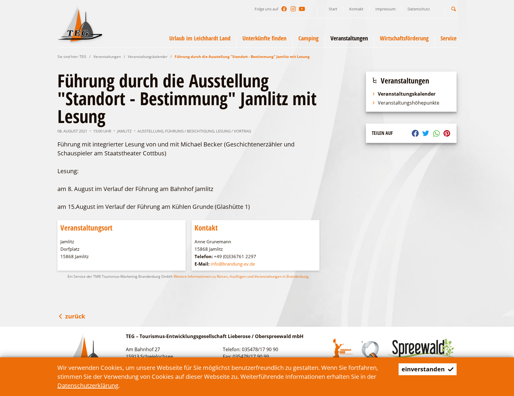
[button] (454, 9)
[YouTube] (302, 9)
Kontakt (356, 9)
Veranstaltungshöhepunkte (408, 103)
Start (333, 9)
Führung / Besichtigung (189, 131)
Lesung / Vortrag (233, 131)
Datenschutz (419, 9)
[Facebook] (284, 9)
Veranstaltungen (107, 56)
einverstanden (423, 369)
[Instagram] (293, 9)
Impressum (385, 9)
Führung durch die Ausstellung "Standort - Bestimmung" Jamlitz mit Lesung (242, 56)
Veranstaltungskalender (147, 56)
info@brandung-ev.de (233, 264)
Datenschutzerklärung (87, 385)
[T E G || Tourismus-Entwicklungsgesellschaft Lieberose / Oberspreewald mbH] (79, 23)
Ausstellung (150, 131)
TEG (82, 56)
